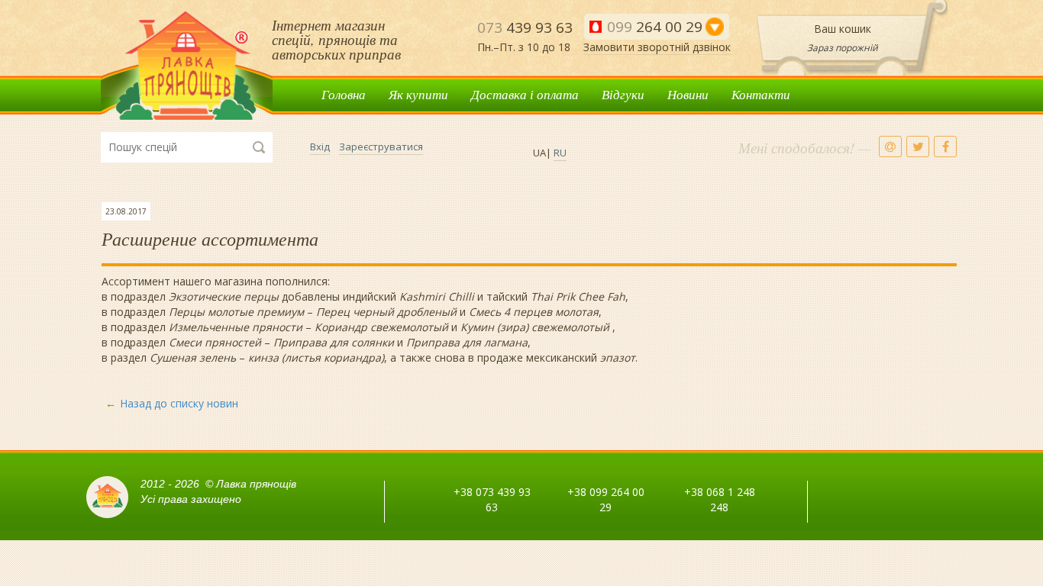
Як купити (418, 94)
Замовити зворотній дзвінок (657, 47)
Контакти (760, 94)
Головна (343, 94)
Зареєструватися (381, 146)
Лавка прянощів (187, 66)
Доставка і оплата (525, 94)
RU (560, 152)
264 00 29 (654, 27)
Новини (688, 94)
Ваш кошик (842, 28)
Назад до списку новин (179, 403)
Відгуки (623, 94)
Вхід (320, 146)
